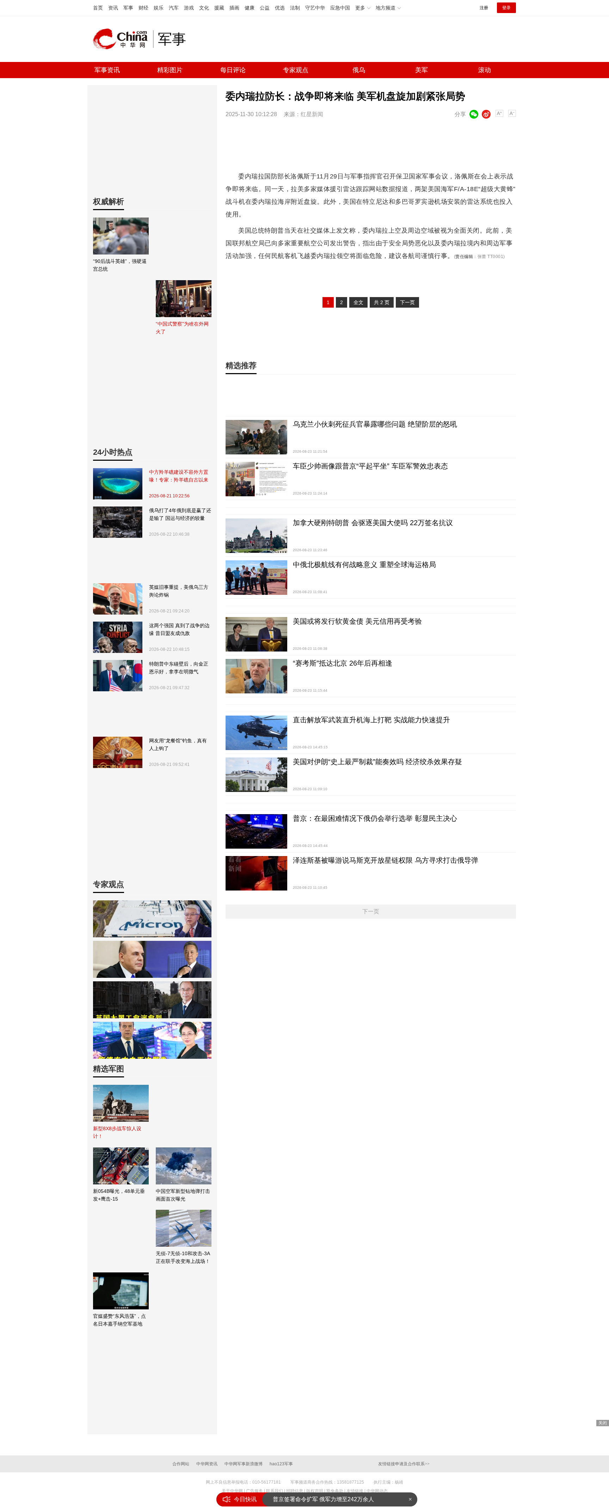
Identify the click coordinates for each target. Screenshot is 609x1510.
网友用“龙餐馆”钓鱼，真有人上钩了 (178, 744)
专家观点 (295, 70)
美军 (421, 70)
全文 (358, 302)
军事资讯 (107, 70)
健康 (249, 8)
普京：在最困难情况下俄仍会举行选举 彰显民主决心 (375, 818)
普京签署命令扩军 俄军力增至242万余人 (323, 1499)
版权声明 (314, 1491)
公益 (265, 8)
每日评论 (233, 70)
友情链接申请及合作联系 (404, 1463)
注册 (484, 7)
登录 (506, 7)
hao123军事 (281, 1463)
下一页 (407, 302)
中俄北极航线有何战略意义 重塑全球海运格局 (364, 564)
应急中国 (340, 8)
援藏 (219, 8)
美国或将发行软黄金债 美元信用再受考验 (357, 621)
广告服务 (254, 1491)
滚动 (484, 70)
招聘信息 (294, 1491)
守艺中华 (315, 8)
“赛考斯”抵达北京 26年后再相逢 (342, 663)
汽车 (174, 8)
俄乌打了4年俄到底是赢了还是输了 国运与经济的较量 (180, 514)
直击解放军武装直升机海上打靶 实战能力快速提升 (371, 720)
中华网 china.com (123, 39)
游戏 (189, 8)
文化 (204, 8)
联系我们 (274, 1491)
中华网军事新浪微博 (243, 1463)
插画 (234, 8)
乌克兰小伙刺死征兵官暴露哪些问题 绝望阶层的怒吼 (375, 424)
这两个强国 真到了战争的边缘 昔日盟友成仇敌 (179, 629)
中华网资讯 (206, 1463)
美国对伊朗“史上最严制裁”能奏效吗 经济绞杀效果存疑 (377, 762)
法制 (295, 8)
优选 (280, 8)
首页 (98, 8)
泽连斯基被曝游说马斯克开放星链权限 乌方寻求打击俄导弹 (385, 860)
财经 (143, 8)
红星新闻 (312, 114)
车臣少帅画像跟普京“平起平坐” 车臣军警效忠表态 (370, 466)
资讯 (113, 8)
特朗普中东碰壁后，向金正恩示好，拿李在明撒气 (178, 667)
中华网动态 (377, 1491)
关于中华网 (232, 1491)
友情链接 (354, 1491)
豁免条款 (334, 1491)
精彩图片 (170, 70)
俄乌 (358, 70)
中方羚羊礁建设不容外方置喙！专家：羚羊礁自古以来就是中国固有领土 (178, 476)
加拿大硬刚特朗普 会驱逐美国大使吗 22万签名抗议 (373, 523)
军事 (128, 8)
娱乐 (159, 8)
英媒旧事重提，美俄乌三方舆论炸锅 (178, 591)
